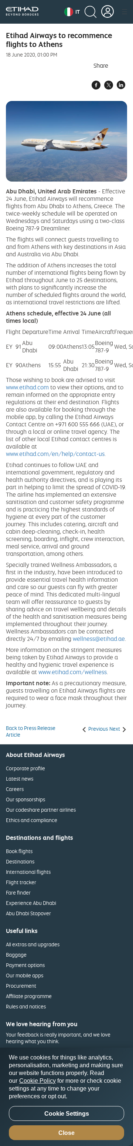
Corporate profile (25, 768)
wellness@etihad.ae (99, 639)
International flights (28, 871)
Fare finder (18, 892)
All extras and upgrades (32, 944)
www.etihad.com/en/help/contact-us (55, 454)
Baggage (16, 954)
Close (66, 1133)
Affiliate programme (29, 996)
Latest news (19, 778)
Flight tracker (21, 882)
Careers (15, 788)
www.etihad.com (27, 387)
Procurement (21, 985)
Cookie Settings (66, 1113)
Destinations (20, 861)
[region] (66, 1097)
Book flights (19, 851)
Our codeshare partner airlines (41, 809)
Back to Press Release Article (30, 731)
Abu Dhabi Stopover (28, 913)
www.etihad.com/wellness (72, 672)
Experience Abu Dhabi (31, 902)
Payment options (25, 964)
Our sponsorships (25, 799)
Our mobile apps (24, 975)
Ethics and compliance (31, 820)
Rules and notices (26, 1006)
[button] (72, 11)
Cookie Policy (37, 1081)
